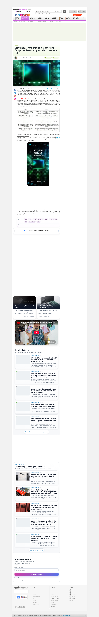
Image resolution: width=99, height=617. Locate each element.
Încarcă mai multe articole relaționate (36, 432)
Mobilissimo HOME (17, 21)
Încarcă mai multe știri (36, 550)
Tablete (34, 594)
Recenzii (34, 600)
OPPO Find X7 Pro (53, 219)
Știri (22, 21)
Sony (26, 219)
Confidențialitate (54, 600)
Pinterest (73, 598)
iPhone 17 (48, 13)
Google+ (73, 594)
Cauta (64, 11)
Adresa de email (18, 567)
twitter (19, 15)
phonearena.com (25, 224)
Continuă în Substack (36, 574)
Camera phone (32, 221)
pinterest (26, 15)
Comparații (35, 602)
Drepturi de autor (54, 596)
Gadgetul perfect (36, 604)
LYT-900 (34, 219)
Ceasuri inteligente (36, 596)
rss (29, 15)
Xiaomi (43, 13)
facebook (16, 15)
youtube (24, 15)
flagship (38, 221)
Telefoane (24, 21)
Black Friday (39, 13)
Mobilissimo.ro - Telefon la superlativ (22, 10)
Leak (26, 221)
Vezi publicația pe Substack (20, 577)
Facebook (74, 590)
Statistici (52, 594)
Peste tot (57, 11)
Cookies (52, 602)
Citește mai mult (67, 615)
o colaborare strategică (46, 88)
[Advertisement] (38, 198)
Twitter (73, 592)
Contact (78, 7)
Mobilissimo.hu (54, 604)
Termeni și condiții (55, 598)
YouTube (74, 596)
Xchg (52, 608)
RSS (72, 600)
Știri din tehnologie (55, 13)
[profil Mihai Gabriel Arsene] (15, 57)
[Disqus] (36, 273)
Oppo (36, 57)
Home (34, 590)
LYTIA (30, 219)
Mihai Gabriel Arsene (25, 57)
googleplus (21, 15)
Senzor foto (40, 219)
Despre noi (74, 7)
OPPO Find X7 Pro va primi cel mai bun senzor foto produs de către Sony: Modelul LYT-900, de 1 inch (44, 21)
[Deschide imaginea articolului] (36, 73)
